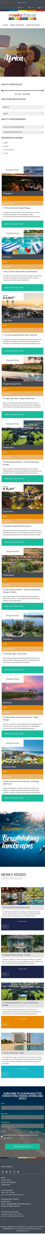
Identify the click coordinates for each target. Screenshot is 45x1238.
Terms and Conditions (8, 1104)
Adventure (6, 316)
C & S (27, 1153)
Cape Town (7, 242)
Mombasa (7, 179)
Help (29, 7)
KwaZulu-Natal (9, 689)
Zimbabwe (7, 115)
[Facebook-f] (10, 1094)
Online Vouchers (7, 2)
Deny (22, 1224)
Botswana (7, 625)
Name (2, 1025)
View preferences (23, 1230)
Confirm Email (5, 1044)
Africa (5, 121)
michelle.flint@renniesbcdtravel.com (18, 1126)
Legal (39, 7)
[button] (42, 1200)
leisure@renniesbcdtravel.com (14, 1117)
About (19, 7)
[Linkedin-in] (18, 1094)
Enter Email (4, 1036)
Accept (22, 1218)
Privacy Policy (26, 1235)
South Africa (8, 434)
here (39, 1151)
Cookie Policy (17, 1235)
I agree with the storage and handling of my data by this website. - (21, 1059)
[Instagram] (2, 1094)
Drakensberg (8, 369)
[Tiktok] (6, 1094)
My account (21, 2)
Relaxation (7, 189)
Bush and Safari (8, 125)
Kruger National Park (12, 306)
